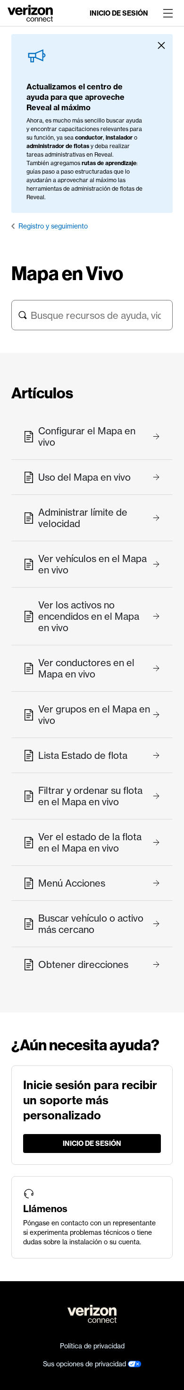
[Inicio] (30, 12)
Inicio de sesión (119, 13)
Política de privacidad (92, 1346)
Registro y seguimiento (53, 226)
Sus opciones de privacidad (85, 1364)
